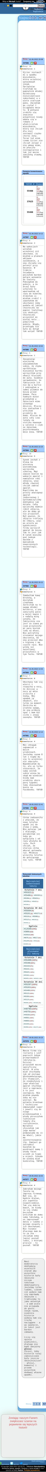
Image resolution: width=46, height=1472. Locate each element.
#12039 (30, 928)
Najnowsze (38, 11)
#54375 (37, 1027)
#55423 (29, 972)
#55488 (28, 895)
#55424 (36, 898)
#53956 (28, 1027)
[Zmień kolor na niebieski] (5, 6)
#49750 (30, 1012)
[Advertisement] (11, 706)
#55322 (29, 892)
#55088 (36, 916)
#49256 (29, 1015)
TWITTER (16, 1464)
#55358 (27, 901)
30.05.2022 (33, 804)
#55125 (35, 919)
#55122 (29, 993)
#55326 (28, 966)
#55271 (38, 913)
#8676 (28, 938)
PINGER (25, 1464)
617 (40, 18)
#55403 (28, 978)
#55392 (29, 975)
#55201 (28, 913)
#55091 (27, 922)
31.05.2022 (33, 447)
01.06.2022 (33, 59)
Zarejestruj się (28, 1)
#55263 (30, 987)
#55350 (29, 996)
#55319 (27, 916)
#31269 (28, 941)
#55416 (28, 969)
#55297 (30, 984)
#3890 (28, 932)
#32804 (27, 944)
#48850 (29, 1021)
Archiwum (38, 2)
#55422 (35, 901)
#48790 (30, 1009)
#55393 (38, 895)
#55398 (27, 904)
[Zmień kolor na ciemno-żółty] (8, 6)
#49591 (29, 1018)
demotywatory (39, 1466)
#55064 (29, 910)
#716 (36, 941)
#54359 (28, 1024)
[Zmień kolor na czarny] (11, 6)
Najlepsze (38, 9)
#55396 (29, 963)
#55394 (27, 898)
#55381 (28, 1002)
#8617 (37, 938)
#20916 (29, 935)
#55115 (27, 919)
